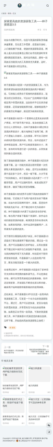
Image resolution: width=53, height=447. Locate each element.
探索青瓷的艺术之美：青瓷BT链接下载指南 (13, 418)
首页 (4, 13)
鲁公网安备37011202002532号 (30, 440)
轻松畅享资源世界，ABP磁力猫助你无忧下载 (13, 387)
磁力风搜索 (33, 385)
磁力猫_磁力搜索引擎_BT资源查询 (28, 438)
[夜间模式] (49, 432)
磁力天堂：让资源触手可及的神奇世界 (39, 418)
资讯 (9, 13)
